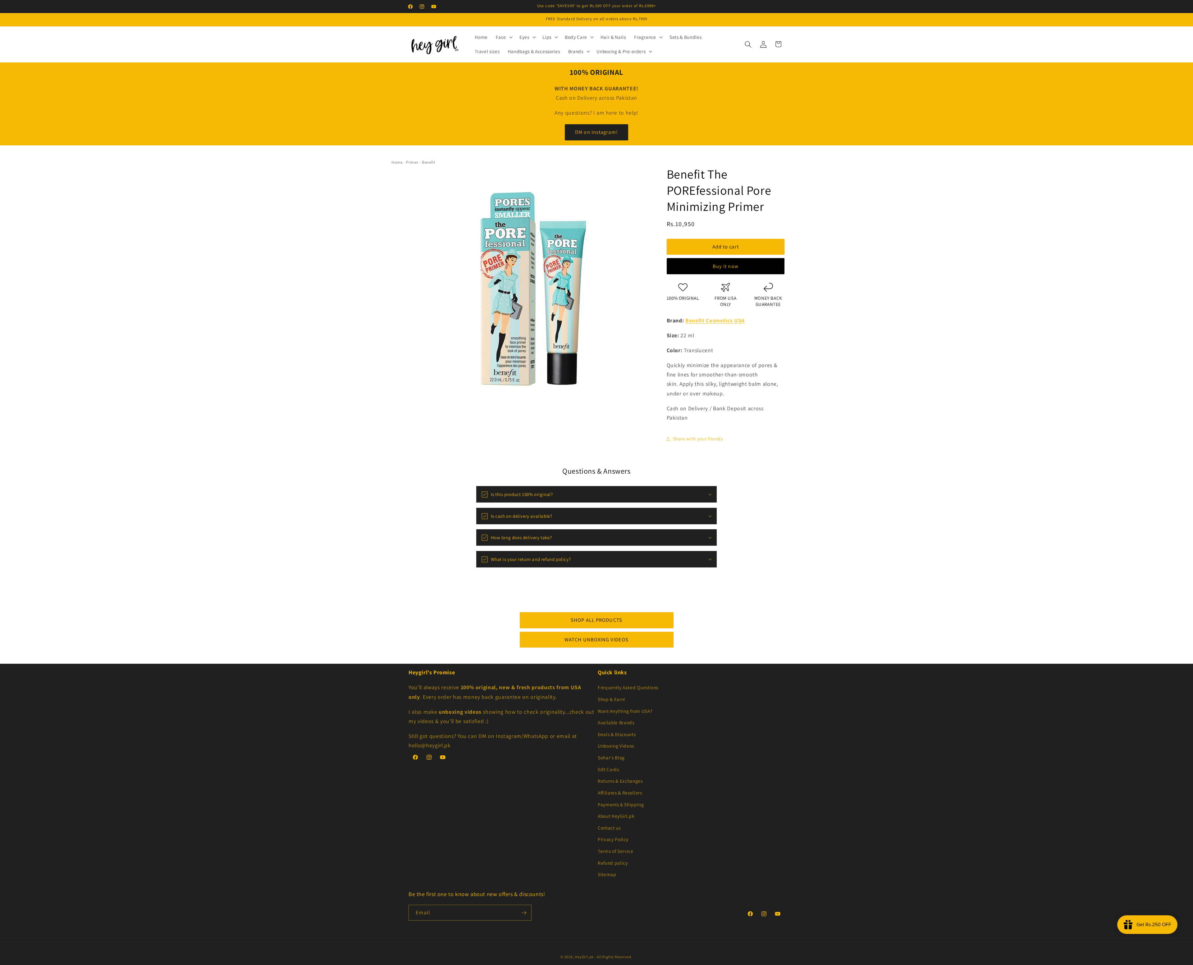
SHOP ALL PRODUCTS (596, 620)
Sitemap (607, 874)
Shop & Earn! (611, 699)
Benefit (428, 162)
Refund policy (613, 863)
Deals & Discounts (617, 734)
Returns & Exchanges (620, 781)
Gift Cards (608, 769)
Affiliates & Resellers (620, 793)
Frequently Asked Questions (628, 687)
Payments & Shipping (621, 804)
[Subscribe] (523, 913)
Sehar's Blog (611, 757)
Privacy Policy (613, 839)
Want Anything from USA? (625, 711)
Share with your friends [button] (698, 438)
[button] (503, 37)
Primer (412, 162)
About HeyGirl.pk (616, 816)
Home (397, 162)
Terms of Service (615, 851)
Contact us (609, 828)
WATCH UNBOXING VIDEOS (596, 639)
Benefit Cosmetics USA (715, 320)
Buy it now (725, 266)
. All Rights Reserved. (614, 956)
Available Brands (616, 722)
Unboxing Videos (616, 746)
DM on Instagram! (596, 132)
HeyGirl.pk (584, 956)
